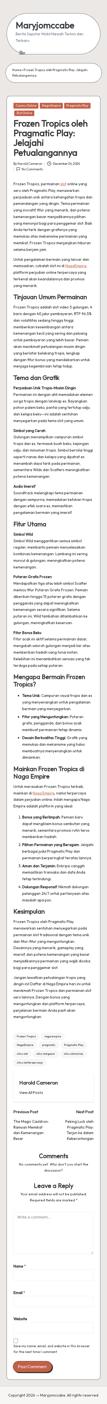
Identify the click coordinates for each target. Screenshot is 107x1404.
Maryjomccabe (45, 25)
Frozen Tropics (26, 1036)
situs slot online (73, 1054)
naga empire (52, 1036)
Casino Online (26, 106)
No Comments (32, 169)
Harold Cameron (38, 1082)
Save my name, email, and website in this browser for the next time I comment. (51, 1349)
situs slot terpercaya (30, 1062)
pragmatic (48, 1045)
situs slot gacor (45, 1054)
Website (20, 1318)
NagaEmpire (75, 265)
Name (19, 1266)
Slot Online (24, 113)
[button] (31, 1092)
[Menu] (22, 52)
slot (63, 183)
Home (16, 70)
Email (19, 1292)
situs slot (22, 1054)
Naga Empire (51, 106)
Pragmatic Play (77, 106)
